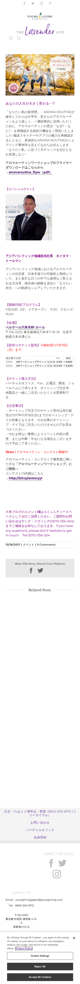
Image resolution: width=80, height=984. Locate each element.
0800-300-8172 (24, 905)
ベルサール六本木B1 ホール (25, 327)
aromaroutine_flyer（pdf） (30, 172)
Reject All (40, 966)
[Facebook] (51, 863)
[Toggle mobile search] (19, 38)
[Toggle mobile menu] (11, 38)
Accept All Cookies (40, 977)
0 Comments (46, 544)
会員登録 (40, 837)
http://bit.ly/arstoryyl (25, 478)
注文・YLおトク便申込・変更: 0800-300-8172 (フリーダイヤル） (40, 813)
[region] (40, 958)
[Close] (74, 938)
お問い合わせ (40, 822)
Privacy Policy (24, 948)
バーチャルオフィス (40, 830)
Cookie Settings (40, 955)
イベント (28, 544)
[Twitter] (62, 863)
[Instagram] (57, 874)
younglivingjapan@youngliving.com (39, 899)
